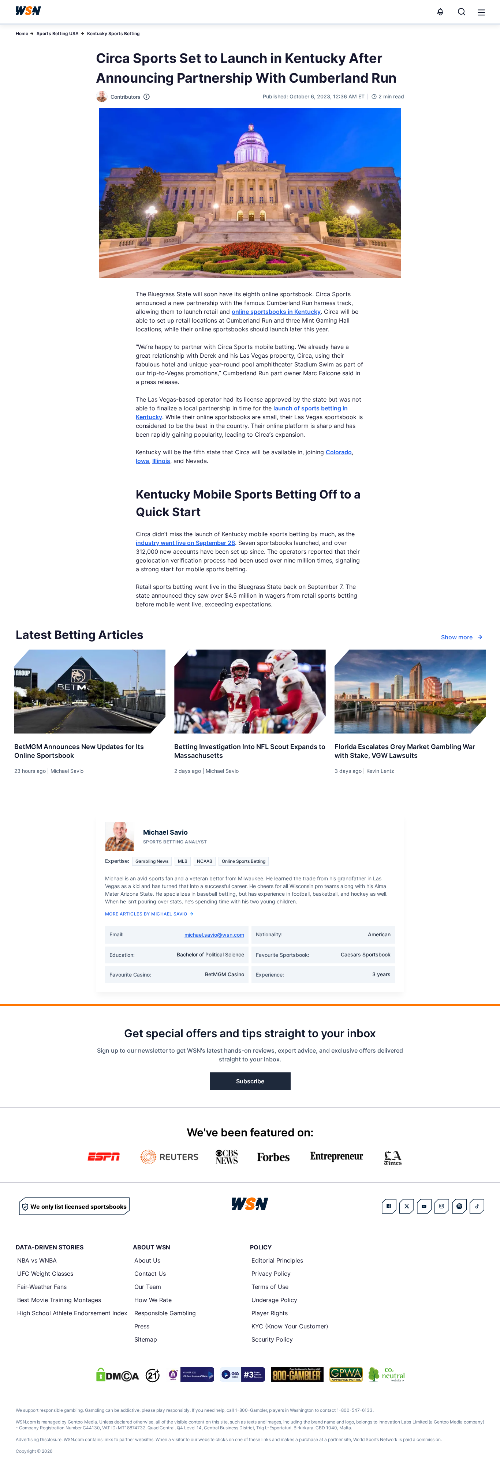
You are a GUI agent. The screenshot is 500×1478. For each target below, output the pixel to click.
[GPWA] (346, 1374)
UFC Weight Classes (45, 1273)
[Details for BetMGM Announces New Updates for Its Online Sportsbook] (89, 692)
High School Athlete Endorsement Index (72, 1313)
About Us (147, 1260)
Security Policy (272, 1339)
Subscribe (250, 1081)
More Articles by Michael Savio (146, 914)
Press (141, 1326)
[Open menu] (480, 11)
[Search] (461, 11)
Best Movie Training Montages (59, 1300)
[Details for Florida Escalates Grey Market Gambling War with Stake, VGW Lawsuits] (410, 692)
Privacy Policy (271, 1273)
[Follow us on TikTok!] (477, 1206)
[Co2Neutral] (386, 1374)
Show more (457, 637)
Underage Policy (274, 1300)
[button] (481, 12)
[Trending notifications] (440, 12)
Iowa (142, 461)
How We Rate (153, 1300)
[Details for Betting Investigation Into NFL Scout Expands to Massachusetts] (249, 692)
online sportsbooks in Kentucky (276, 311)
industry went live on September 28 (185, 542)
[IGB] (190, 1374)
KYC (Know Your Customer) (289, 1326)
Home (22, 33)
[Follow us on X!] (406, 1206)
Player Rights (269, 1313)
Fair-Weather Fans (42, 1286)
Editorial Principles (277, 1260)
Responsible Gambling (165, 1313)
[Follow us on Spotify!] (459, 1206)
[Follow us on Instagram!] (441, 1206)
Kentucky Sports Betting (113, 33)
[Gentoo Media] (242, 1374)
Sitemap (145, 1339)
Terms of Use (269, 1286)
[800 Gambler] (297, 1374)
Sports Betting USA (58, 33)
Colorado (339, 452)
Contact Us (150, 1273)
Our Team (147, 1286)
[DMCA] (117, 1374)
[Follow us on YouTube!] (424, 1206)
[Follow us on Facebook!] (389, 1206)
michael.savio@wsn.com (214, 935)
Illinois (161, 461)
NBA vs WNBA (37, 1260)
